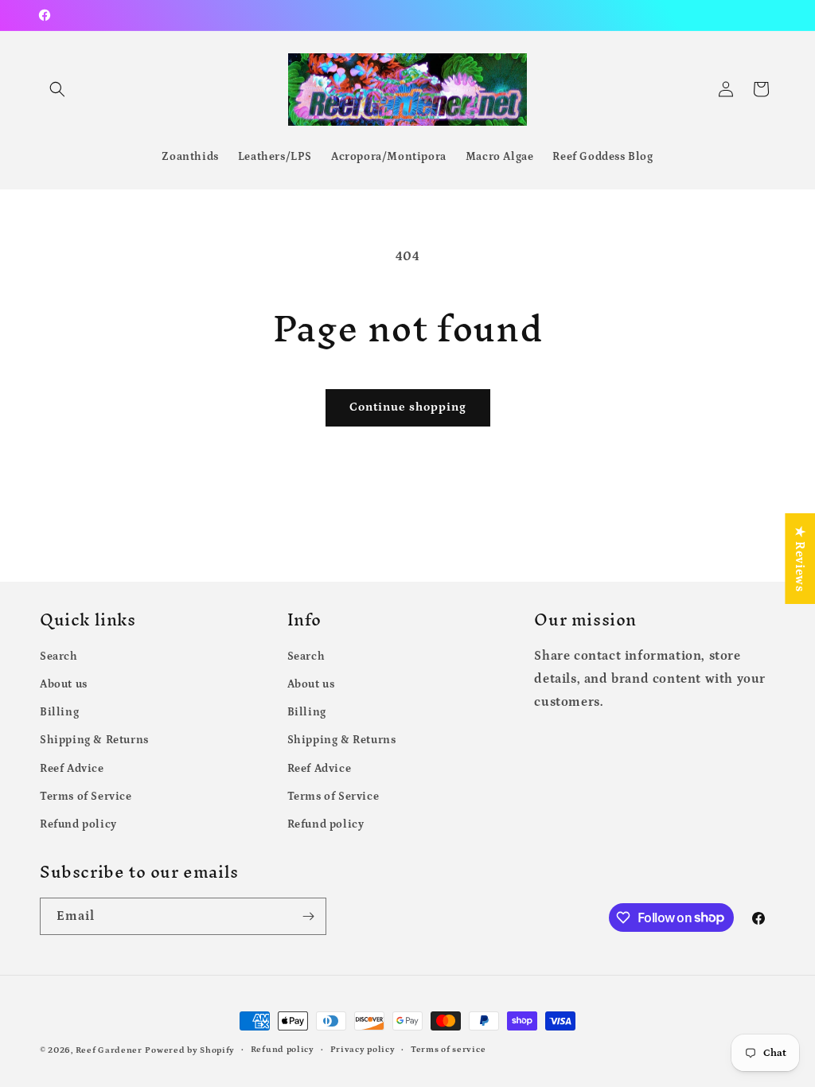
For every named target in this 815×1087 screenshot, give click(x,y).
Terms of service (448, 1049)
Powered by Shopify (190, 1050)
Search (59, 656)
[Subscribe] (308, 916)
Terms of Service (86, 796)
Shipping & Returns (94, 740)
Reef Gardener (109, 1050)
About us (64, 684)
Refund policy (78, 824)
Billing (59, 712)
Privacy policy (363, 1049)
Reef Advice (72, 768)
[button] (57, 89)
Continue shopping (407, 407)
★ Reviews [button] (800, 558)
